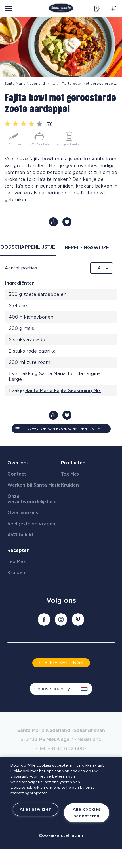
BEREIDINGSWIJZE (87, 247)
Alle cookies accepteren (86, 812)
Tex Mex (70, 474)
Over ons (18, 463)
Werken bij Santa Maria (34, 485)
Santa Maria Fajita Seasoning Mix (63, 391)
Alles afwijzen (35, 809)
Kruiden (70, 485)
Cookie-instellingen (61, 835)
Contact (16, 474)
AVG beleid (20, 535)
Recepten (18, 550)
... (53, 83)
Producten (73, 463)
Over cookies (22, 513)
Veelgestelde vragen (31, 524)
